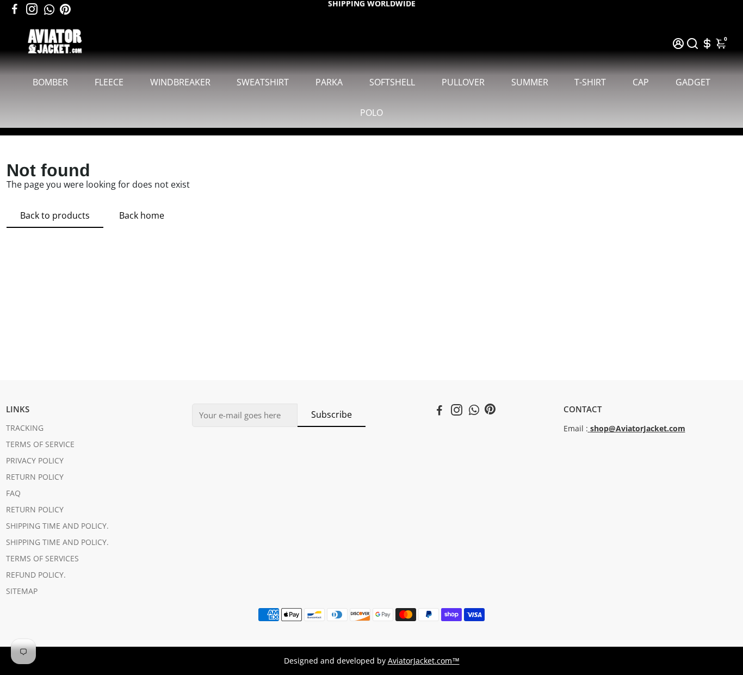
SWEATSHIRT (263, 82)
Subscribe (331, 414)
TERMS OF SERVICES (42, 558)
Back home (141, 215)
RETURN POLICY (35, 477)
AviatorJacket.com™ (424, 661)
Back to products (55, 215)
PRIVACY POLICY (35, 461)
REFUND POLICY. (36, 575)
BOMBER (50, 82)
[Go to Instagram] (32, 9)
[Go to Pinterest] (65, 9)
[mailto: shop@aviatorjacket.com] (589, 429)
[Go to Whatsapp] (49, 9)
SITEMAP (22, 591)
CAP (641, 82)
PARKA (329, 82)
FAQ (13, 493)
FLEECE (109, 82)
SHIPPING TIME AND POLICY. (57, 526)
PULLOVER (463, 82)
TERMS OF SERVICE (40, 444)
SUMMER (529, 82)
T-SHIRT (590, 82)
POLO (371, 113)
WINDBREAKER (180, 82)
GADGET (693, 82)
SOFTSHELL (392, 82)
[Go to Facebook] (15, 9)
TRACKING (25, 428)
